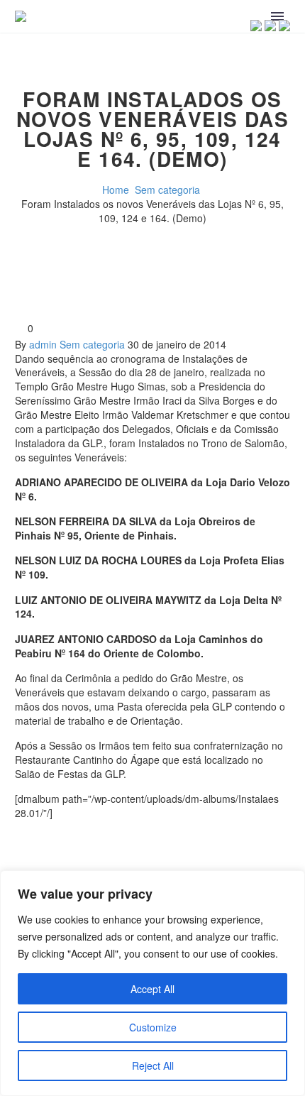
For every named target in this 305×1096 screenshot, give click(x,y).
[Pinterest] (66, 851)
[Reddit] (130, 851)
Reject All (153, 1065)
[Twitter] (45, 851)
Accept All (152, 989)
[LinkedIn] (109, 851)
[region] (152, 983)
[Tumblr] (88, 851)
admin (43, 344)
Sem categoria (92, 344)
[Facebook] (24, 851)
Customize (153, 1027)
